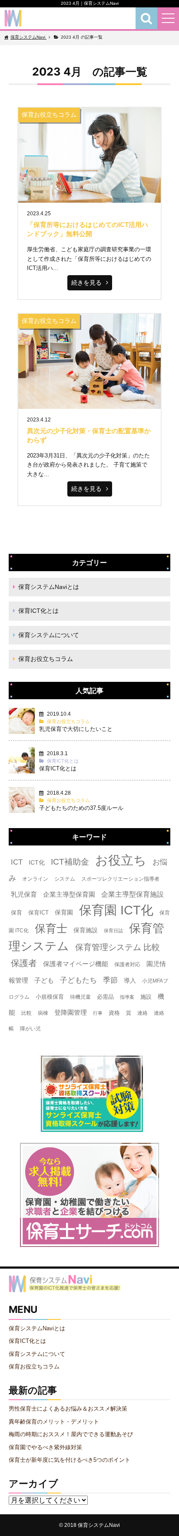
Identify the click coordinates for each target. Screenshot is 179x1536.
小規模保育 (50, 996)
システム (64, 879)
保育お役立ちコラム (45, 658)
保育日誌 (113, 930)
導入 (130, 980)
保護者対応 (127, 964)
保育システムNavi (99, 1525)
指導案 (127, 997)
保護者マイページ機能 (75, 963)
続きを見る (86, 282)
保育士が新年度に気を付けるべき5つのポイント (69, 1460)
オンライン (35, 879)
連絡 (142, 1013)
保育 (16, 912)
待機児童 (80, 997)
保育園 (64, 912)
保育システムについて (48, 635)
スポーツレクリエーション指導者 (120, 879)
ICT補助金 (70, 861)
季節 (110, 980)
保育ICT (38, 912)
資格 (114, 1013)
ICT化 (37, 862)
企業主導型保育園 (69, 894)
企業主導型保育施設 (132, 894)
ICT (17, 862)
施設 (146, 996)
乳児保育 (24, 894)
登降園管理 (70, 1012)
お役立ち (120, 860)
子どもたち (78, 980)
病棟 (43, 1013)
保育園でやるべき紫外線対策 (45, 1447)
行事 (98, 1013)
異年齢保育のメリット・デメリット (54, 1421)
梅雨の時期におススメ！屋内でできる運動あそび (71, 1434)
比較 (26, 1013)
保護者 (24, 963)
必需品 (105, 996)
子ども (44, 980)
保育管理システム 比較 (117, 947)
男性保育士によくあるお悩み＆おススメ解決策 (68, 1408)
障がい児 (30, 1029)
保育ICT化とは (38, 610)
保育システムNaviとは (48, 586)
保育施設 (85, 930)
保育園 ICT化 (116, 910)
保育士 (51, 928)
